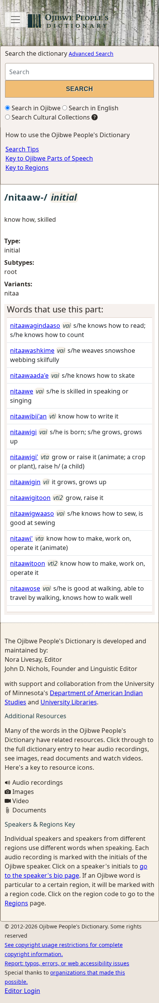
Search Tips (22, 149)
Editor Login (22, 990)
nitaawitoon (27, 563)
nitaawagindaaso (35, 325)
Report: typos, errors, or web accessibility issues (67, 963)
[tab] (79, 309)
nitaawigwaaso (32, 513)
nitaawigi (23, 432)
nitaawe (21, 391)
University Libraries (69, 702)
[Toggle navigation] (15, 19)
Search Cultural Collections (50, 117)
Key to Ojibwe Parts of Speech (49, 158)
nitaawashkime (32, 350)
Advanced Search (91, 53)
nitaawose (25, 588)
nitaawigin (25, 482)
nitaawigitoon (30, 497)
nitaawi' (21, 538)
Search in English (92, 108)
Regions (16, 903)
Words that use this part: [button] (55, 309)
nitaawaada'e (29, 375)
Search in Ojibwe (35, 108)
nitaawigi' (24, 457)
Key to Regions (27, 167)
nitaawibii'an (28, 416)
